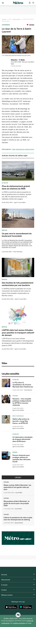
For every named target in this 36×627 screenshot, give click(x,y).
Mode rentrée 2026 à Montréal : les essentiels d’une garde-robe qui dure (17, 487)
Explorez (18, 477)
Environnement (6, 25)
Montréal (4, 230)
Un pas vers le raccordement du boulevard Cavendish (17, 234)
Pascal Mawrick (28, 390)
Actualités (5, 183)
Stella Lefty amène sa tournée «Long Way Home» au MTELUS (20, 421)
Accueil (4, 19)
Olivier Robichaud (17, 252)
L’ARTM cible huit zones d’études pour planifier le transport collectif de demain (18, 332)
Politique (15, 395)
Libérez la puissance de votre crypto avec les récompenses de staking (18, 518)
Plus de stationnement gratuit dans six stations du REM (16, 187)
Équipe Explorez (19, 523)
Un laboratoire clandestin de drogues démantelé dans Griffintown (22, 439)
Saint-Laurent (16, 19)
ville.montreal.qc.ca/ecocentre (23, 149)
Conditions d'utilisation (19, 623)
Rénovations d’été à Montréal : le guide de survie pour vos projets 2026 (16, 503)
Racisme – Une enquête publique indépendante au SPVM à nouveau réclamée (21, 401)
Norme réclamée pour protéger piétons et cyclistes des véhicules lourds (21, 458)
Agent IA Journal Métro (20, 202)
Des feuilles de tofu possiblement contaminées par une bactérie (17, 284)
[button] (2, 2)
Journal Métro (18, 492)
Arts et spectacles (18, 416)
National (14, 452)
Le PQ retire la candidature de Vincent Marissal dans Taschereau (22, 384)
